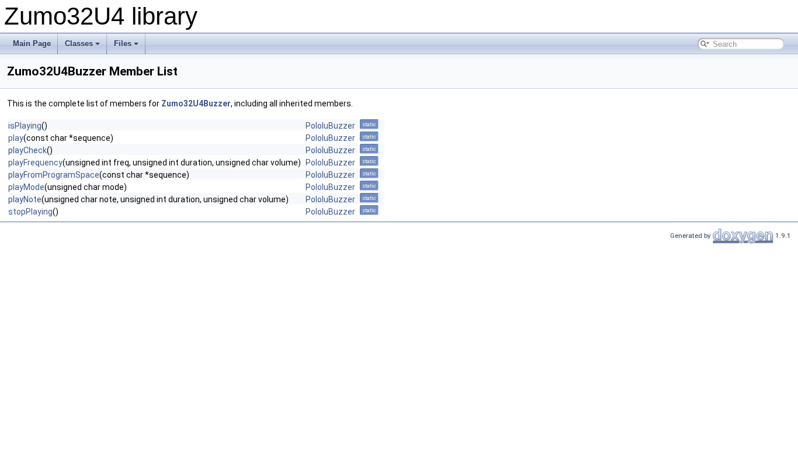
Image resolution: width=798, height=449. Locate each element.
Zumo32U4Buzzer (196, 103)
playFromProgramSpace (53, 174)
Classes (79, 43)
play (15, 138)
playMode (26, 187)
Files (122, 43)
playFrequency (35, 162)
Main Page (32, 43)
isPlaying (24, 125)
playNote (24, 199)
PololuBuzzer (330, 125)
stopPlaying (30, 211)
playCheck (27, 150)
